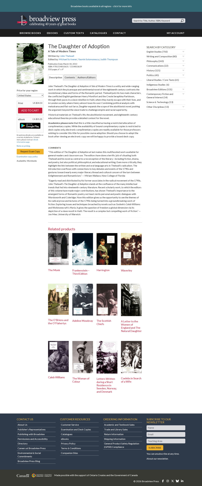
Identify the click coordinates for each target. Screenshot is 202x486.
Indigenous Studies (156, 84)
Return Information (113, 434)
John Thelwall (67, 55)
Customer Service (70, 424)
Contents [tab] (70, 77)
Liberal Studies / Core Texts (160, 79)
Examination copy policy (27, 156)
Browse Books (30, 33)
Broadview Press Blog (29, 461)
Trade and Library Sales (116, 429)
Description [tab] (55, 77)
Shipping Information (114, 438)
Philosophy (152, 61)
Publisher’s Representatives (32, 429)
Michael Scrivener (68, 59)
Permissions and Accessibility (33, 438)
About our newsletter (157, 458)
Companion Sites (69, 453)
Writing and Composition (159, 56)
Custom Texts (74, 33)
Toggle (183, 51)
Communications (155, 65)
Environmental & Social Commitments (29, 455)
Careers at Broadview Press (32, 448)
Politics (150, 75)
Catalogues (98, 33)
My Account (176, 33)
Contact (119, 33)
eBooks (52, 33)
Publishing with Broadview (31, 434)
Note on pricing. (23, 146)
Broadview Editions (156, 89)
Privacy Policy (68, 443)
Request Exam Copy (30, 151)
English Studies (154, 51)
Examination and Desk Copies (76, 429)
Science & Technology (158, 102)
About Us (22, 424)
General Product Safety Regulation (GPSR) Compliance (121, 445)
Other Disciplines (155, 106)
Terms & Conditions (71, 448)
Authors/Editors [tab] (86, 77)
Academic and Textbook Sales (119, 424)
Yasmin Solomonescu (88, 59)
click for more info (122, 6)
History (150, 70)
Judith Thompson (109, 59)
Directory (23, 443)
